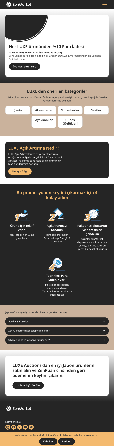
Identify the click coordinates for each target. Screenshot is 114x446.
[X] (19, 427)
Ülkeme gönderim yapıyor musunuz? (29, 340)
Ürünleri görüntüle (24, 66)
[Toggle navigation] (105, 4)
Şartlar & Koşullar (18, 321)
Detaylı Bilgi (20, 171)
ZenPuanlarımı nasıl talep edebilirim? (29, 330)
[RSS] (31, 427)
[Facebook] (13, 427)
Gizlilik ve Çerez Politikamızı (57, 435)
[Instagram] (7, 427)
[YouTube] (25, 427)
